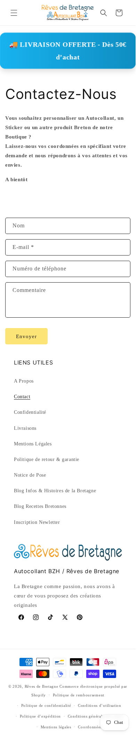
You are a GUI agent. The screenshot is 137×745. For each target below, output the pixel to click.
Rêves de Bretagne (41, 686)
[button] (14, 12)
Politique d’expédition (40, 716)
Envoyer (26, 336)
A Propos (24, 381)
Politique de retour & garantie (46, 459)
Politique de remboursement (78, 695)
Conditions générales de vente (95, 716)
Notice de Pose (30, 475)
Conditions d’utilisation (99, 705)
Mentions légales (56, 727)
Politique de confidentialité (46, 705)
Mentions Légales (33, 443)
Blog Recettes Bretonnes (40, 506)
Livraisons (25, 428)
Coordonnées (90, 727)
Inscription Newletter (37, 522)
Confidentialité (30, 412)
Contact (22, 396)
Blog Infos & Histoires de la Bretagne (55, 490)
